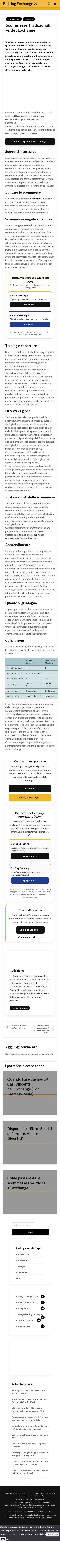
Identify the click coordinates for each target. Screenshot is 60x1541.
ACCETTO (52, 1534)
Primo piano (28, 19)
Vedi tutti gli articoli (20, 1008)
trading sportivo (28, 355)
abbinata (33, 427)
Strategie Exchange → (30, 797)
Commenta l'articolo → (30, 937)
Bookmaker (21, 1260)
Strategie (20, 1266)
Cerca (30, 1232)
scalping (36, 534)
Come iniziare (22, 1254)
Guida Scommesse (13, 19)
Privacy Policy (19, 1518)
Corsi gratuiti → (30, 788)
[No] (7, 1539)
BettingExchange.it (44, 1511)
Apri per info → (30, 856)
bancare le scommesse (32, 198)
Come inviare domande (42, 1518)
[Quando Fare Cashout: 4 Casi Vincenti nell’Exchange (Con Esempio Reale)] (30, 1093)
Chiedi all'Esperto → (30, 929)
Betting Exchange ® (20, 3)
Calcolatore (21, 1272)
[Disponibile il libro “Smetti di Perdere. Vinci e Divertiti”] (30, 1142)
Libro (18, 1278)
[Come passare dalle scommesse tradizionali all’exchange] (30, 1191)
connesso (22, 1054)
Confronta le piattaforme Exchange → (30, 141)
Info (3, 1538)
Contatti (29, 1518)
